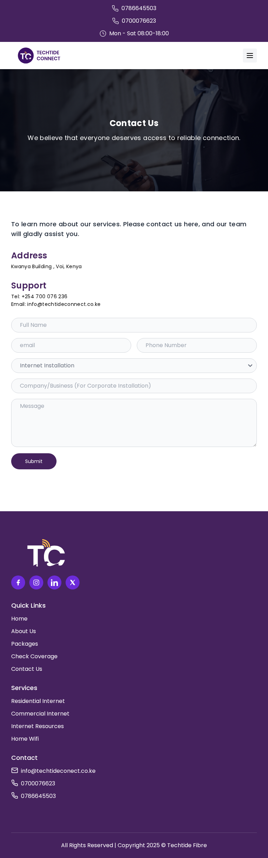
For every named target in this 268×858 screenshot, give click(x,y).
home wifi (25, 739)
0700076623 (38, 783)
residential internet (38, 701)
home (19, 619)
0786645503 (38, 796)
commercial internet (40, 714)
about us (23, 631)
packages (24, 644)
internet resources (37, 726)
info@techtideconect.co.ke (58, 771)
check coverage (34, 656)
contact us (26, 669)
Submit (34, 461)
